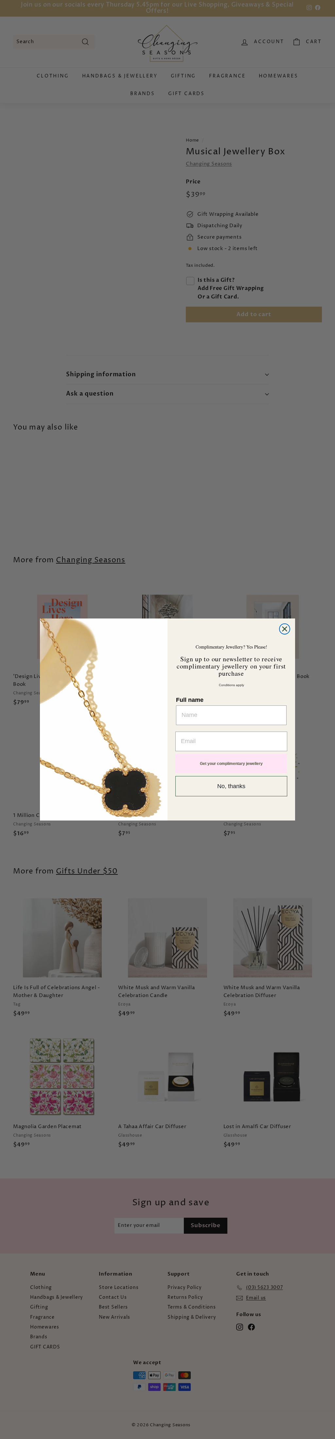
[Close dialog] (284, 629)
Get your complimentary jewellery (231, 763)
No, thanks (231, 786)
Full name (189, 700)
